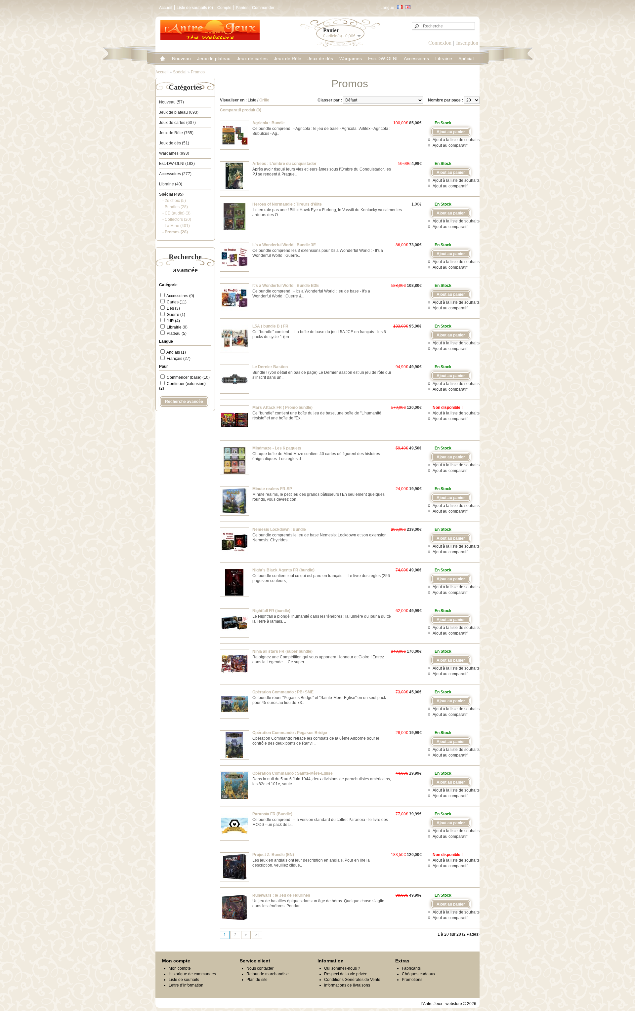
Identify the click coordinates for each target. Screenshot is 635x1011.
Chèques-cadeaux (418, 974)
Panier (242, 7)
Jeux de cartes (252, 58)
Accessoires (416, 58)
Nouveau (181, 58)
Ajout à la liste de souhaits (456, 139)
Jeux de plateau (214, 58)
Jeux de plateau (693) (178, 112)
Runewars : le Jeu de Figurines (281, 895)
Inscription (467, 43)
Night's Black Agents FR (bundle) (283, 570)
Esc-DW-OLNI (383, 58)
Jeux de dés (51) (174, 143)
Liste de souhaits (184, 979)
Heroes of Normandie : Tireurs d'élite (287, 204)
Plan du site (257, 979)
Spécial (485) (171, 194)
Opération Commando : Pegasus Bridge (289, 732)
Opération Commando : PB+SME (283, 692)
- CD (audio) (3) (176, 213)
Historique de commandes (192, 974)
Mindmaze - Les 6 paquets (276, 448)
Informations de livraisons (347, 985)
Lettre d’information (186, 985)
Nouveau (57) (171, 102)
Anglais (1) (176, 352)
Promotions (412, 979)
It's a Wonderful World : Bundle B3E (285, 285)
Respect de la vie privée (345, 974)
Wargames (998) (174, 153)
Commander (263, 7)
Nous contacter (260, 968)
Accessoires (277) (175, 174)
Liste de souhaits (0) (195, 7)
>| (257, 935)
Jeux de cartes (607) (177, 122)
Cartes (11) (177, 302)
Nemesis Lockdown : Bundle (279, 529)
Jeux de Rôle (287, 58)
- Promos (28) (175, 232)
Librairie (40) (170, 184)
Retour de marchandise (267, 974)
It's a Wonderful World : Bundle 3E (284, 245)
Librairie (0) (177, 327)
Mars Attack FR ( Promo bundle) (282, 407)
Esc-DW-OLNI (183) (177, 163)
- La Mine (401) (176, 225)
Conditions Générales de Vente (352, 979)
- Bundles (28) (175, 207)
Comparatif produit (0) (240, 110)
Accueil (165, 7)
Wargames (350, 58)
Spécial (466, 58)
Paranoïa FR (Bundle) (272, 814)
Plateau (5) (177, 333)
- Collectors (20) (176, 219)
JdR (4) (173, 321)
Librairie (443, 58)
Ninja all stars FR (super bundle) (282, 651)
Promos (198, 72)
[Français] (399, 7)
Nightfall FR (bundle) (271, 610)
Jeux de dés (320, 58)
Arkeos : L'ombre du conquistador (284, 163)
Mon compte (180, 968)
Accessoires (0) (180, 295)
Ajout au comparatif (450, 145)
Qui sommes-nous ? (342, 968)
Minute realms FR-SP (272, 488)
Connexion (439, 43)
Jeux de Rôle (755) (176, 133)
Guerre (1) (176, 314)
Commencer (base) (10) (188, 377)
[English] (407, 7)
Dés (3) (173, 308)
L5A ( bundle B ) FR (270, 326)
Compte (224, 7)
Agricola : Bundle (268, 123)
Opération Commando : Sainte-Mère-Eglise (292, 773)
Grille (264, 100)
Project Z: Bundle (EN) (273, 854)
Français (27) (178, 358)
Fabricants (411, 968)
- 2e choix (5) (174, 200)
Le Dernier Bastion (270, 367)
